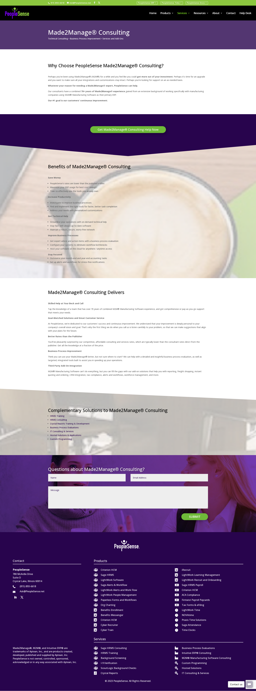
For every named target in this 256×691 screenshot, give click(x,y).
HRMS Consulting (58, 419)
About (215, 13)
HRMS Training (57, 416)
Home (152, 13)
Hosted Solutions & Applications (65, 435)
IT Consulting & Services (62, 431)
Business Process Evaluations (64, 427)
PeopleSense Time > (171, 3)
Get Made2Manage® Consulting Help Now (128, 130)
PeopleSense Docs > (197, 3)
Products (165, 13)
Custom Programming (61, 439)
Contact (231, 13)
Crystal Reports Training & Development (69, 423)
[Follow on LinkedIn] (15, 597)
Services (182, 13)
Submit (194, 517)
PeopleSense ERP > (147, 3)
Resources (199, 13)
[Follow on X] (22, 597)
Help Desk (245, 13)
